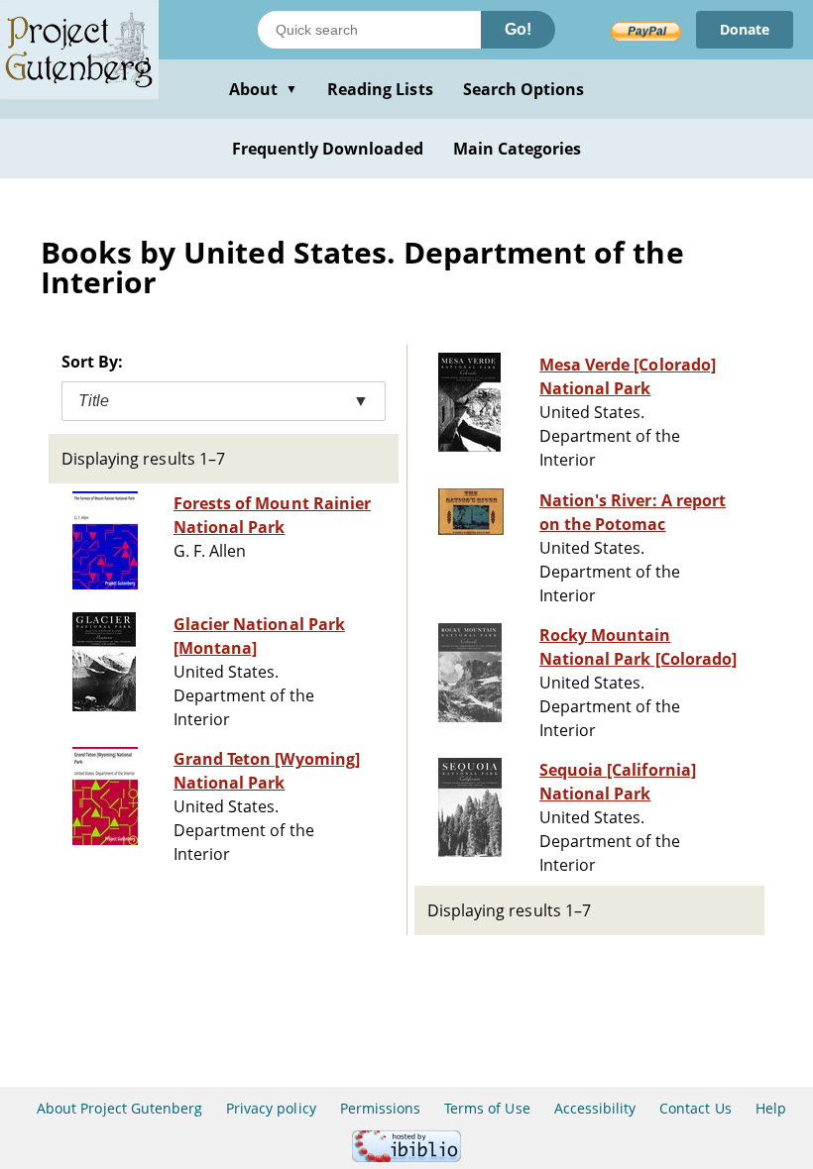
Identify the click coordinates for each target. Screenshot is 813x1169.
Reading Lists (380, 89)
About (263, 89)
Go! (518, 29)
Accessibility (595, 1108)
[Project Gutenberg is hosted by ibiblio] (406, 1156)
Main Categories (517, 148)
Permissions (380, 1108)
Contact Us (695, 1108)
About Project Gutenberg (119, 1108)
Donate (744, 29)
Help (770, 1108)
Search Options (524, 89)
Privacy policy (271, 1108)
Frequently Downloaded (327, 148)
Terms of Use (486, 1108)
